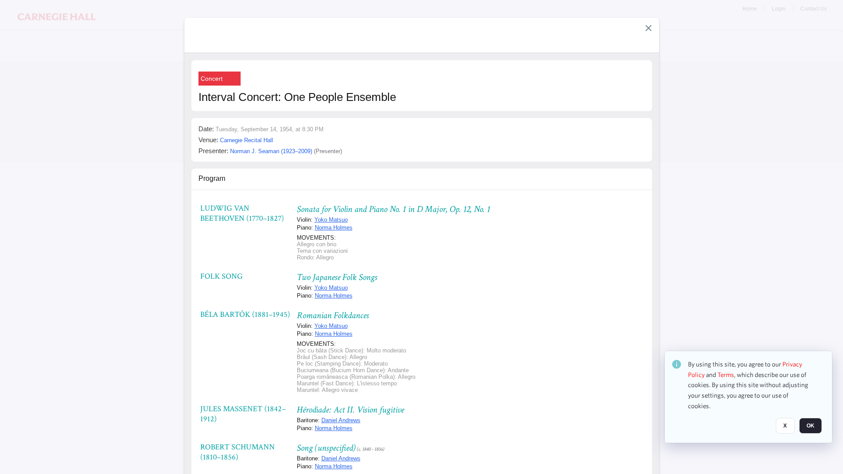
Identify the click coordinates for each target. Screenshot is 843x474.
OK (810, 426)
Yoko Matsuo (331, 219)
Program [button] (211, 178)
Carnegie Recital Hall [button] (246, 140)
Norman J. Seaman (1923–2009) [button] (271, 151)
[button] (648, 28)
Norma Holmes (334, 227)
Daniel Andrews (340, 420)
